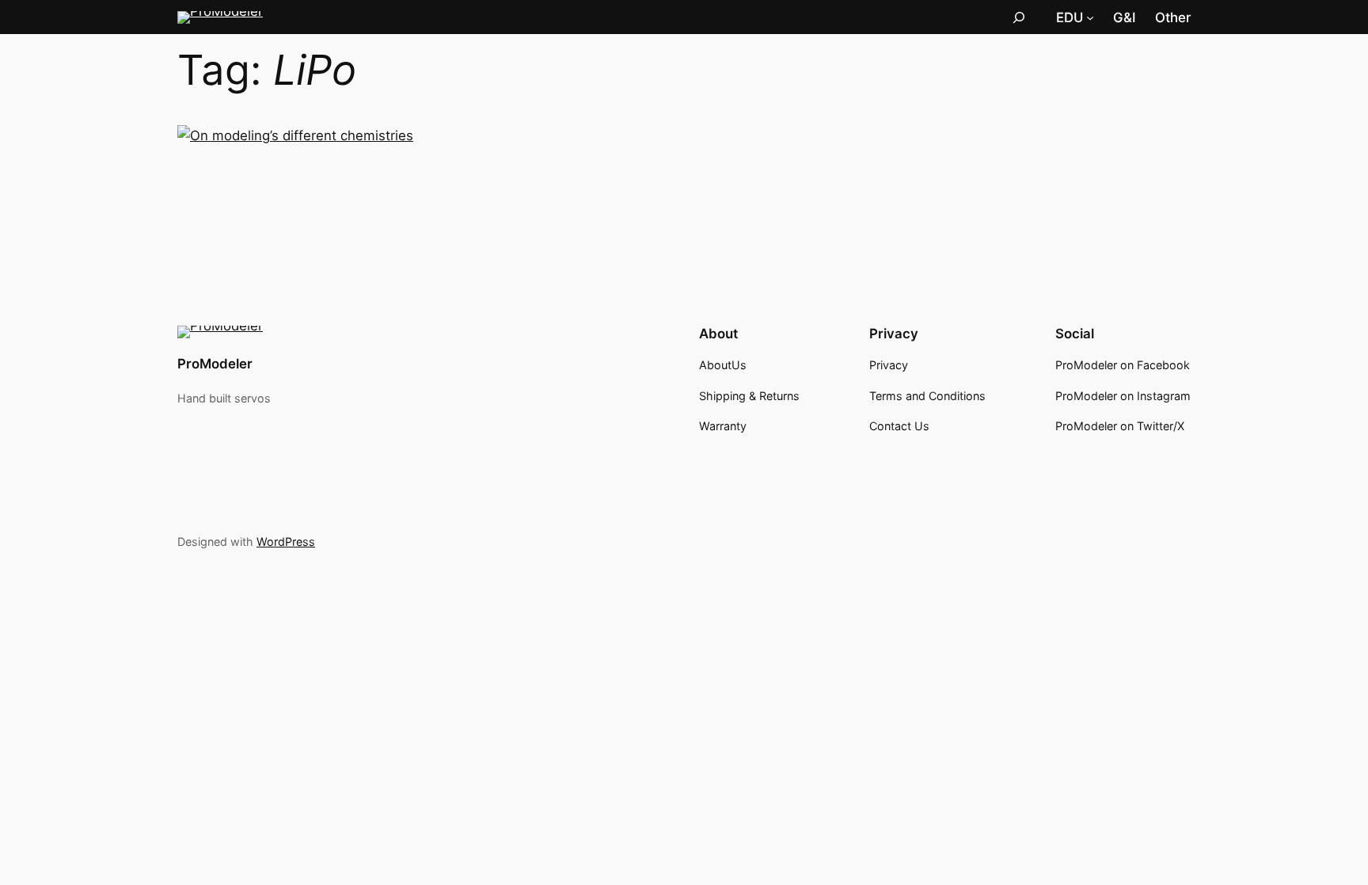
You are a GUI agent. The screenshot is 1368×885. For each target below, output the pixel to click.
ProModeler (215, 364)
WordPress (285, 541)
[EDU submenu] (1090, 17)
